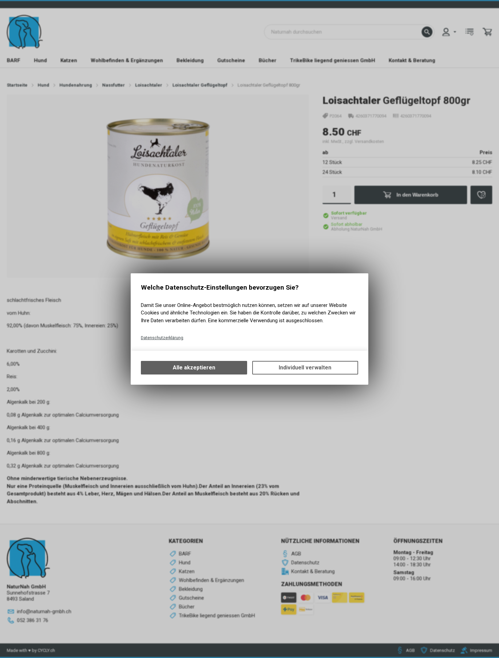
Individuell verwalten (305, 367)
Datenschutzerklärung (162, 337)
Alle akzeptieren (194, 367)
